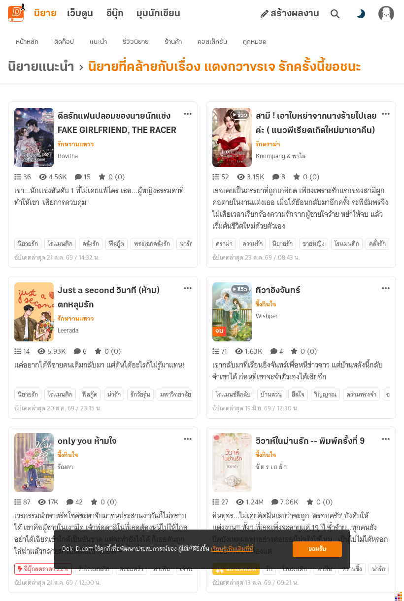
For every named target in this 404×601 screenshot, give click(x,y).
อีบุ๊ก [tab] (115, 14)
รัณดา (65, 466)
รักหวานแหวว (76, 144)
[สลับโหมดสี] (360, 14)
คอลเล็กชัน (212, 42)
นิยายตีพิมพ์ (241, 568)
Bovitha (68, 156)
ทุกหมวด (255, 42)
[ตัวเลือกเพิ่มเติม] (188, 114)
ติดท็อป (64, 42)
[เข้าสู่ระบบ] (386, 14)
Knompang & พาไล (280, 156)
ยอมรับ (317, 549)
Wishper (267, 316)
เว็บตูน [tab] (80, 14)
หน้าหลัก (27, 42)
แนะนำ (98, 42)
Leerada (68, 330)
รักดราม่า (268, 144)
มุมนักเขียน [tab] (158, 14)
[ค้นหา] (335, 14)
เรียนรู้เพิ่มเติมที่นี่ (232, 549)
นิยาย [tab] (45, 14)
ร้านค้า (173, 42)
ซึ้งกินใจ (266, 304)
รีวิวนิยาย (136, 42)
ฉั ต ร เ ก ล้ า (271, 466)
